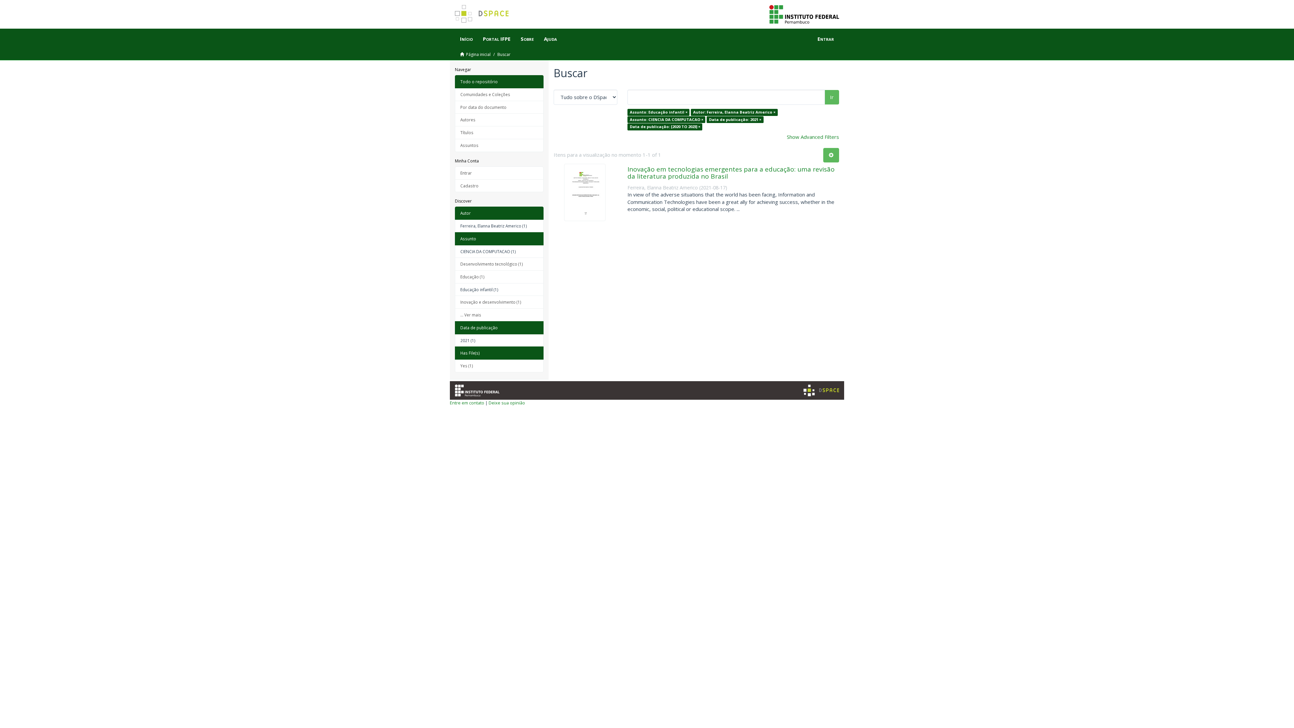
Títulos (466, 132)
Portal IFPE (497, 38)
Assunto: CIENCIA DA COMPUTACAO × (666, 119)
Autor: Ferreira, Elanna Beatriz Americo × (734, 112)
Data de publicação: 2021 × (735, 119)
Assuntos (469, 145)
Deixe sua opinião (507, 403)
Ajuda (550, 38)
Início (466, 38)
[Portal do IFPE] (804, 13)
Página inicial (478, 54)
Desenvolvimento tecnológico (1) (491, 264)
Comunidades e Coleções (485, 94)
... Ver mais (470, 314)
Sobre (527, 38)
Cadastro (469, 185)
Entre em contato (467, 403)
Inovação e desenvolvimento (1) (490, 302)
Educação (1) (472, 276)
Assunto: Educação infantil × (658, 112)
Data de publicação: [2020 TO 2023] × (665, 126)
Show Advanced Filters (813, 136)
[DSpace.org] (821, 390)
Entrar (466, 173)
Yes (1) (466, 365)
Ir (832, 97)
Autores (467, 119)
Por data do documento (483, 107)
